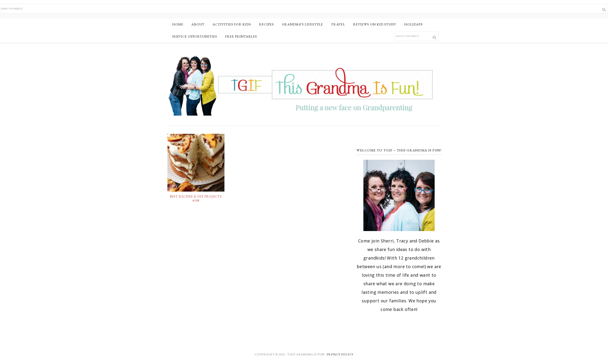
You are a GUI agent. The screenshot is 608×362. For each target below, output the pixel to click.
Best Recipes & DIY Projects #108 (196, 198)
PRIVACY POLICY (340, 354)
